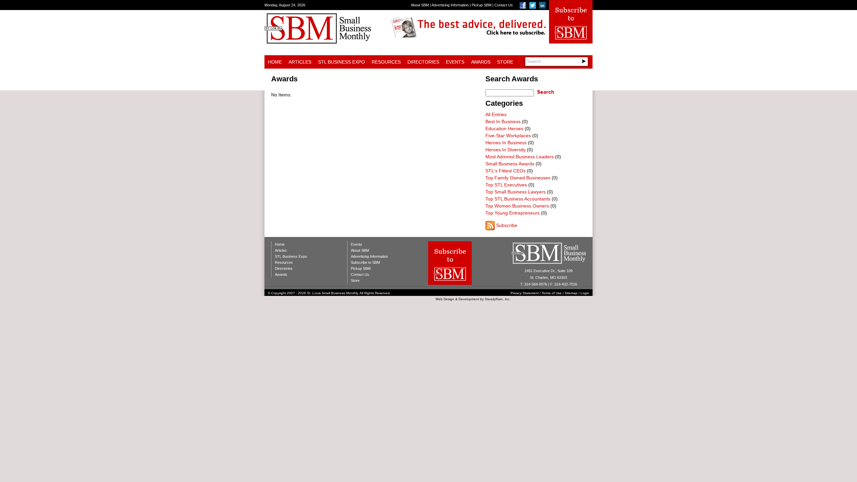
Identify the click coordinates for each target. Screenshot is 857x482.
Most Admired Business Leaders (519, 156)
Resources (386, 62)
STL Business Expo (341, 62)
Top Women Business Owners (517, 206)
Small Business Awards (509, 163)
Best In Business (503, 121)
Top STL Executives (506, 184)
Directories (423, 62)
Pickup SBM (481, 5)
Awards (480, 62)
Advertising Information (450, 5)
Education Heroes (504, 128)
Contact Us (503, 5)
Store (505, 62)
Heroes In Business (506, 142)
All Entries (496, 114)
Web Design (445, 299)
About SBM (420, 5)
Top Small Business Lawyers (515, 191)
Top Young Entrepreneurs (512, 213)
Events (455, 62)
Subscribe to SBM (365, 262)
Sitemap (571, 293)
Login (584, 293)
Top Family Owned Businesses (517, 177)
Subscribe (506, 225)
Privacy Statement (525, 293)
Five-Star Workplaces (508, 135)
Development (469, 299)
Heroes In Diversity (505, 149)
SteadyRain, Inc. (498, 299)
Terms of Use (552, 293)
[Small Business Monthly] (317, 42)
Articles (300, 62)
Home (275, 62)
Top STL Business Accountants (517, 199)
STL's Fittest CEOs (505, 170)
